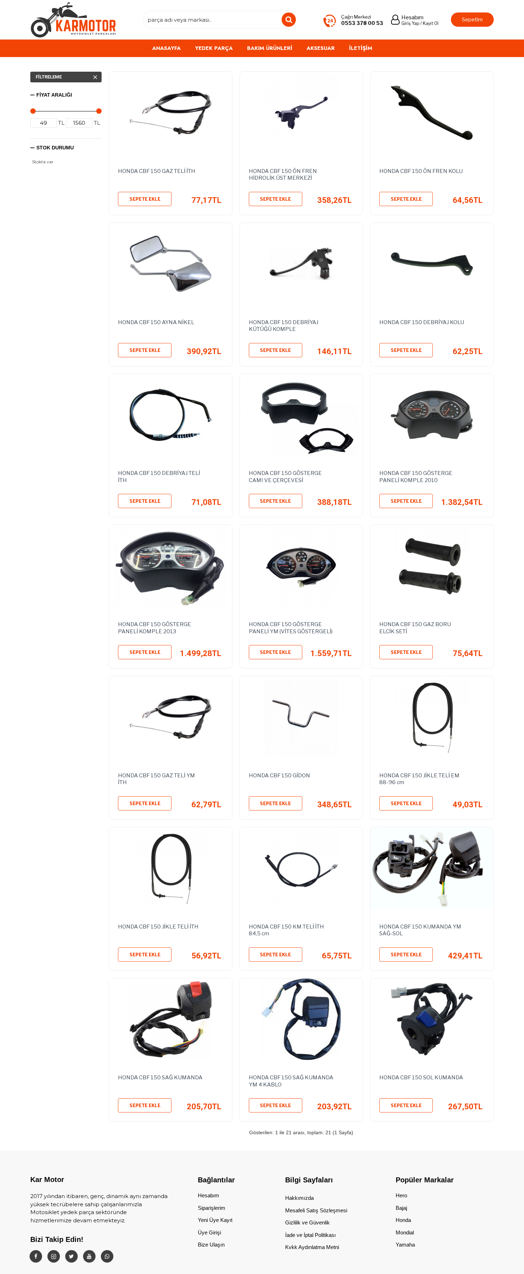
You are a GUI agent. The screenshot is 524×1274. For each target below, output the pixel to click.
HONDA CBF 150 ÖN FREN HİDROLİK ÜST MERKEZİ (283, 174)
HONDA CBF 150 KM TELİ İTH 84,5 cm (286, 930)
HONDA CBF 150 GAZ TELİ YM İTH (156, 779)
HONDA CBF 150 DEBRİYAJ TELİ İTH (159, 476)
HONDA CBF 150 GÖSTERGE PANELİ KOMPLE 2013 (154, 628)
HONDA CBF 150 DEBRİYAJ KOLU (421, 322)
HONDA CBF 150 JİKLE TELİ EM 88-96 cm (419, 779)
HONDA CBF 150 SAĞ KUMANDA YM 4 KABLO (291, 1081)
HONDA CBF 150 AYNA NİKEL (156, 322)
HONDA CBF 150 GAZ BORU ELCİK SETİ (415, 628)
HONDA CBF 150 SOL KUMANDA (421, 1077)
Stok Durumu (55, 147)
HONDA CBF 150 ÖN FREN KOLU (421, 171)
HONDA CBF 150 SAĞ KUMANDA (160, 1077)
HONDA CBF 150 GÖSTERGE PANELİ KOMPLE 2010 (415, 476)
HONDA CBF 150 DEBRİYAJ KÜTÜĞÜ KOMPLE (283, 326)
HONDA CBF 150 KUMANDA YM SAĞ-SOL (420, 930)
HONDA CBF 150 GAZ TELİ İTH (156, 171)
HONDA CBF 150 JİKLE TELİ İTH (158, 926)
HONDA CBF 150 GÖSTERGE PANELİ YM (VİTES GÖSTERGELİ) (291, 628)
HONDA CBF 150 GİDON (279, 775)
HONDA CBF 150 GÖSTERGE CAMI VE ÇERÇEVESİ (285, 476)
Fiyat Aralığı (54, 95)
